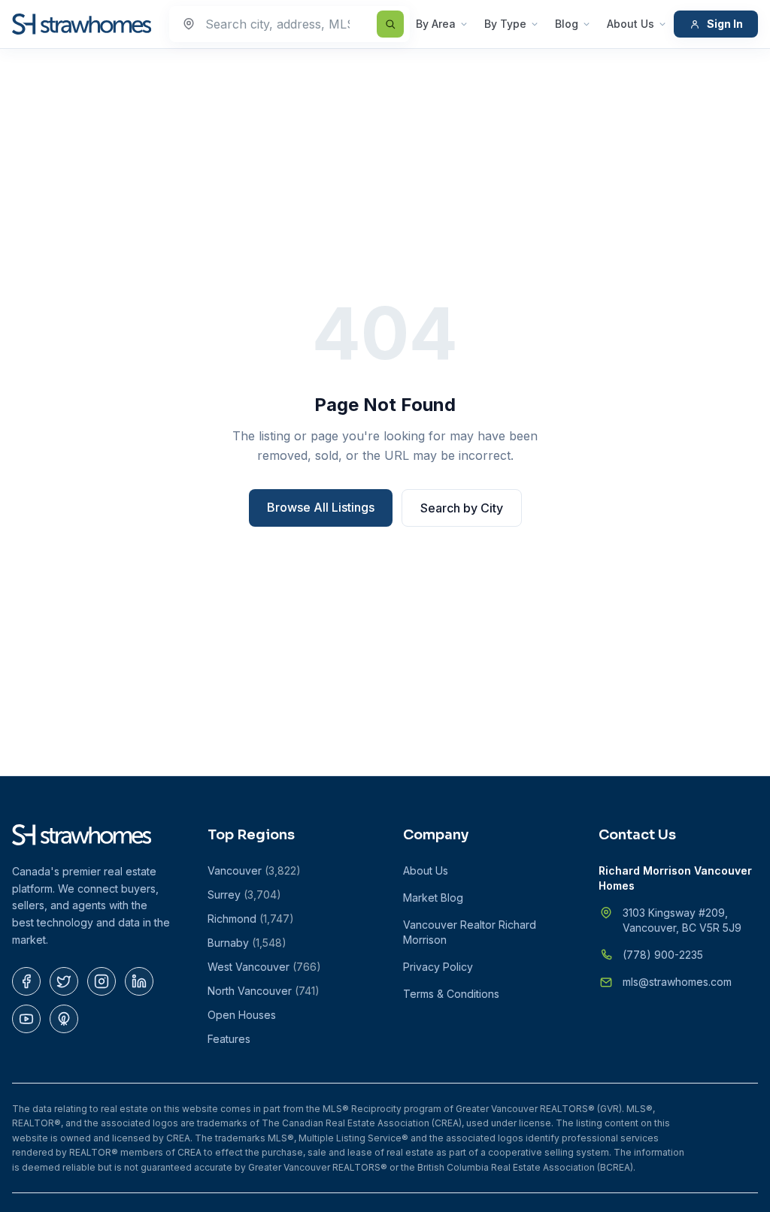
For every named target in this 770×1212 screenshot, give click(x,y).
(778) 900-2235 (663, 954)
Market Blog (433, 897)
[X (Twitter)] (64, 981)
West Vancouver (264, 966)
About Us (630, 23)
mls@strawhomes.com (677, 981)
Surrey (244, 894)
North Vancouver (264, 990)
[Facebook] (26, 981)
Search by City (461, 507)
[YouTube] (26, 1019)
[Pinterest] (64, 1019)
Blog (566, 23)
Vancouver (254, 870)
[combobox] (289, 24)
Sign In (725, 23)
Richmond (251, 918)
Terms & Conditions (451, 993)
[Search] (390, 24)
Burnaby (247, 942)
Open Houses (242, 1014)
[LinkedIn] (139, 981)
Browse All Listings (320, 507)
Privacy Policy (438, 966)
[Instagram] (101, 981)
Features (229, 1038)
